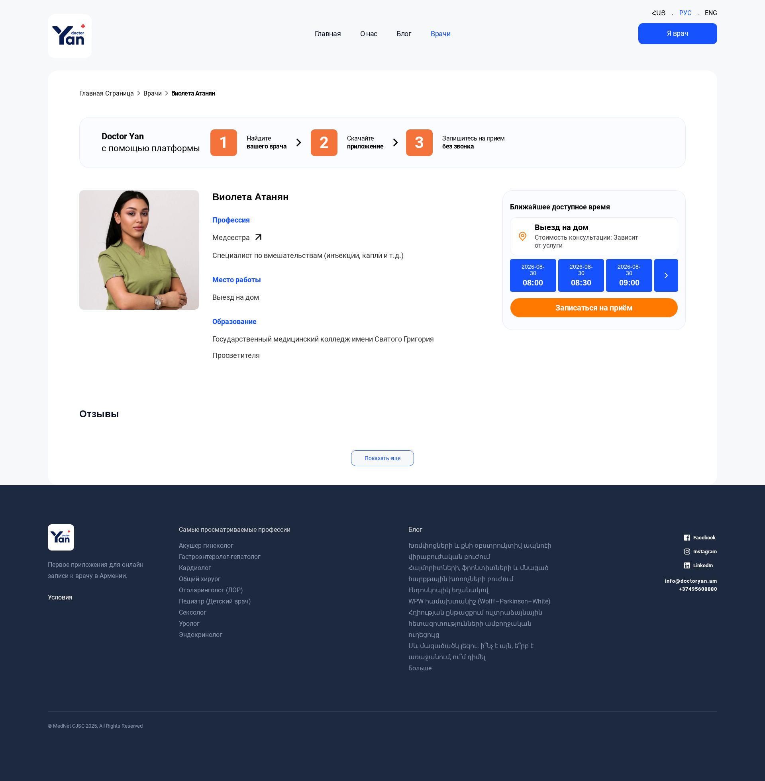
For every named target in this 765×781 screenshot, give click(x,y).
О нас (368, 33)
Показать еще (382, 458)
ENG (711, 13)
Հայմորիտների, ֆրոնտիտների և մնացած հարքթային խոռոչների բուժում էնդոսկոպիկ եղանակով (478, 579)
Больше (420, 668)
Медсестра (231, 237)
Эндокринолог (200, 634)
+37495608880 (698, 589)
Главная (328, 33)
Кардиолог (195, 568)
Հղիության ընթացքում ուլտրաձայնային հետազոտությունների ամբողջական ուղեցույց (475, 623)
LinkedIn (703, 565)
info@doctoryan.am (691, 581)
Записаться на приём (593, 307)
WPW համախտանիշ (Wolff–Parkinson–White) (479, 601)
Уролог (189, 623)
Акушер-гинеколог (206, 545)
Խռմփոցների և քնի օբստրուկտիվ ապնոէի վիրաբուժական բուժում (479, 551)
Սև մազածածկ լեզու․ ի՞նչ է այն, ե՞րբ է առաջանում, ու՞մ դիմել (471, 651)
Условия (60, 597)
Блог (404, 33)
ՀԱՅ (659, 13)
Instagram (705, 552)
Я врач (677, 33)
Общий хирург (200, 579)
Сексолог (192, 612)
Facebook (704, 538)
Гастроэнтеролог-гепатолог (220, 556)
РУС (685, 13)
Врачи (440, 33)
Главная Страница (106, 93)
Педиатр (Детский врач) (215, 601)
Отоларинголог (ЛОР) (211, 590)
